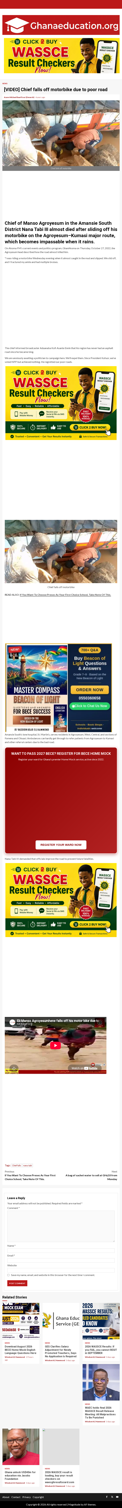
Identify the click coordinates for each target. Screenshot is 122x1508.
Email (11, 1255)
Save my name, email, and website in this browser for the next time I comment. (53, 1274)
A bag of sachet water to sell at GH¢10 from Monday (91, 1175)
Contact (15, 1496)
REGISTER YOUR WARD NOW (61, 844)
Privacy (26, 1496)
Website (12, 1265)
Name (11, 1245)
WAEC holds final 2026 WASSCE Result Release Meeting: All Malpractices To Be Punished (101, 1382)
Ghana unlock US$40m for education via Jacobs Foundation (20, 1447)
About (5, 1496)
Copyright (38, 1496)
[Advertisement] (61, 194)
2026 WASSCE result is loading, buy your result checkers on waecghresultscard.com (61, 1447)
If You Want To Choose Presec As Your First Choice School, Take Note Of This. (65, 594)
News (4, 83)
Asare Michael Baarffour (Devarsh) (19, 97)
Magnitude (74, 1504)
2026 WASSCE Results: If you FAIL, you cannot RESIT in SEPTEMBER (101, 1321)
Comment (13, 1207)
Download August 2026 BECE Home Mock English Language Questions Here (20, 1321)
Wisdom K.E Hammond (15, 1357)
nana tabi (27, 1165)
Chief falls (16, 1165)
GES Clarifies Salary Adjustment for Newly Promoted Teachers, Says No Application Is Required (61, 1321)
